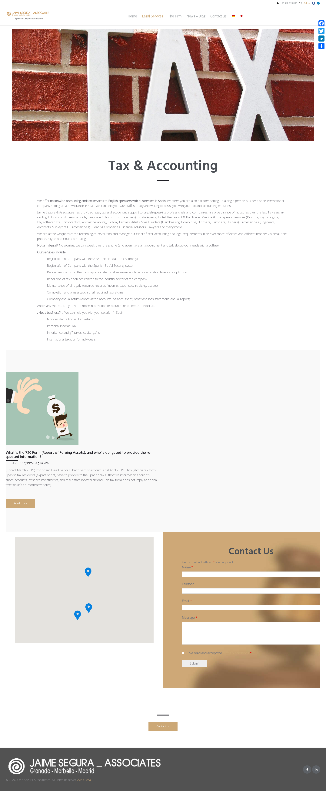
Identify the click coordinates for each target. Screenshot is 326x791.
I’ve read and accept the (219, 653)
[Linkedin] (316, 769)
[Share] (321, 46)
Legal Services (152, 16)
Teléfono (188, 584)
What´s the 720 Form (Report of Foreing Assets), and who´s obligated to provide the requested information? (78, 455)
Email (187, 600)
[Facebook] (307, 769)
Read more (20, 503)
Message (189, 617)
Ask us (307, 3)
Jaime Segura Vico (38, 463)
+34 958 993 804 (289, 3)
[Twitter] (321, 31)
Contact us (218, 16)
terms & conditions (236, 653)
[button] (78, 615)
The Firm (174, 16)
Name (187, 567)
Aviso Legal (84, 780)
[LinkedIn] (321, 38)
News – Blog (196, 16)
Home (132, 16)
